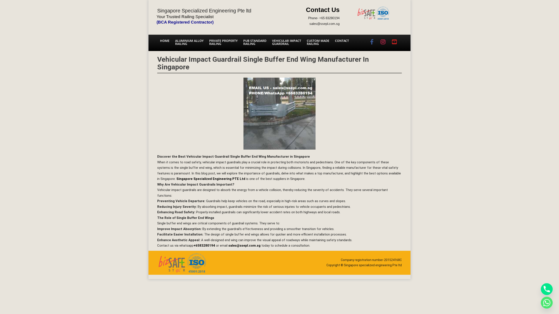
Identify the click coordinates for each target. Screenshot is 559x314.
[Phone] (547, 289)
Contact (342, 41)
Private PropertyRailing (223, 42)
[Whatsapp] (547, 303)
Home (164, 41)
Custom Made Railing (318, 42)
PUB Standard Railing (254, 42)
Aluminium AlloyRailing (189, 42)
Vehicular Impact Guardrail (286, 42)
